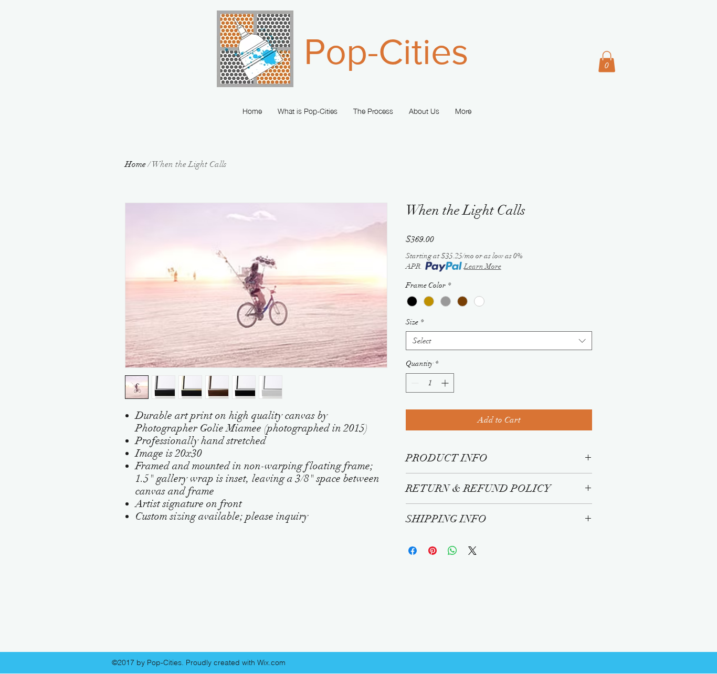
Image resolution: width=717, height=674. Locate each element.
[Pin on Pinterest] (432, 550)
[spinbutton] (429, 383)
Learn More (482, 266)
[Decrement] (413, 383)
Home (135, 164)
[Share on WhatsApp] (452, 550)
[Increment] (445, 383)
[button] (607, 61)
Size (415, 322)
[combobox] (499, 341)
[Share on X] (472, 550)
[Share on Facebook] (412, 550)
